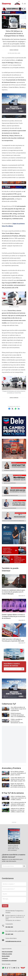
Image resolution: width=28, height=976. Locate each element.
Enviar (5, 906)
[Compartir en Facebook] (9, 409)
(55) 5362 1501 (9, 927)
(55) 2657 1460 (9, 934)
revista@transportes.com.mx (13, 941)
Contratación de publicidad (9, 960)
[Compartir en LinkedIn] (19, 409)
